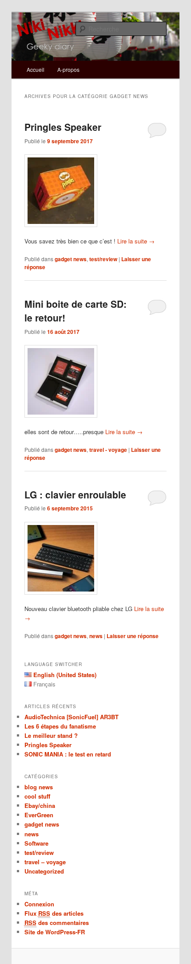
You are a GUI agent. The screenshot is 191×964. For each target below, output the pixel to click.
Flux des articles (54, 913)
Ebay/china (39, 805)
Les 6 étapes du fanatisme (60, 726)
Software (36, 843)
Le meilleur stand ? (51, 735)
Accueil (35, 69)
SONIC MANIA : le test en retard (67, 754)
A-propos (68, 69)
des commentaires (56, 922)
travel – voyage (45, 862)
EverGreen (38, 815)
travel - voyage (108, 450)
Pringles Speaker (62, 126)
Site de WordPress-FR (54, 932)
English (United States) (64, 674)
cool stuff (37, 796)
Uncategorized (44, 871)
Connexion (39, 904)
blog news (38, 787)
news (96, 636)
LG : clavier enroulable (75, 494)
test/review (103, 259)
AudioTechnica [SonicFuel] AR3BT (71, 717)
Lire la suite (136, 241)
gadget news (71, 259)
